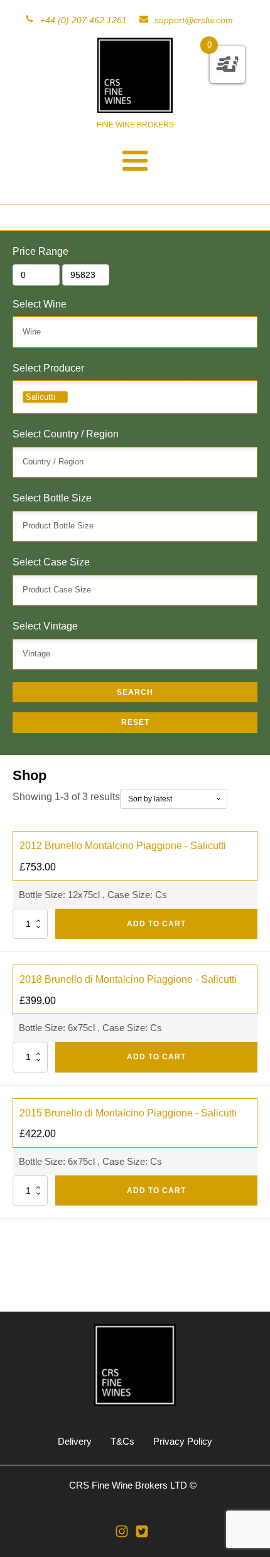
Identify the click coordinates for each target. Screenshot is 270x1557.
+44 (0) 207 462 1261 (83, 20)
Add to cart (156, 923)
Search (135, 692)
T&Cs (122, 1441)
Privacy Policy (182, 1441)
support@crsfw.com (193, 20)
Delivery (75, 1441)
